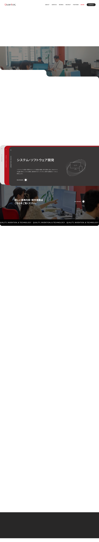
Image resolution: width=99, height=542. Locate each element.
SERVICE (53, 5)
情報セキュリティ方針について (77, 525)
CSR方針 (73, 527)
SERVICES (54, 525)
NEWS (81, 5)
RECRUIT (67, 5)
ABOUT (46, 5)
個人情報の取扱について (76, 522)
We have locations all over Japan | (17, 32)
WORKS (60, 5)
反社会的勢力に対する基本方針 (77, 530)
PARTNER (75, 5)
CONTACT (90, 5)
